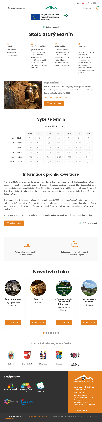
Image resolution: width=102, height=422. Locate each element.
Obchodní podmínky (34, 416)
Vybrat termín (55, 103)
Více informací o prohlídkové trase (56, 97)
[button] (44, 333)
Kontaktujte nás (82, 410)
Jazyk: (79, 3)
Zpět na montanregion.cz (16, 8)
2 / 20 (30, 143)
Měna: (92, 3)
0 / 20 (39, 143)
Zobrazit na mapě (12, 55)
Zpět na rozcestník (52, 27)
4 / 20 (69, 152)
